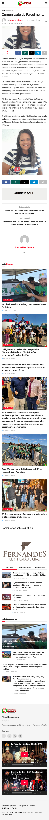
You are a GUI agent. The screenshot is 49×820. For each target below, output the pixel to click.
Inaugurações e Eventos (27, 806)
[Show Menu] (3, 3)
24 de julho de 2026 (9, 373)
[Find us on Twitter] (15, 736)
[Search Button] (46, 3)
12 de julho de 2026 (9, 520)
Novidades (5, 808)
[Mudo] (40, 765)
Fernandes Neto (7, 815)
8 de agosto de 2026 (9, 358)
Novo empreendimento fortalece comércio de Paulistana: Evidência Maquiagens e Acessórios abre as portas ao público (23, 367)
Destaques (10, 10)
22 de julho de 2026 (9, 430)
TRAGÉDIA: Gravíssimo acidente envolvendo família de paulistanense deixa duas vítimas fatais (29, 607)
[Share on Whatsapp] (25, 53)
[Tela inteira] (44, 765)
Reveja (14, 808)
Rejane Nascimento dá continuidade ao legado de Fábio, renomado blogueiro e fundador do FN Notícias (28, 585)
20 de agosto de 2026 (9, 310)
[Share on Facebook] (18, 53)
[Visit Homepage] (24, 3)
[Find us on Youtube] (20, 736)
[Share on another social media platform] (44, 53)
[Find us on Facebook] (4, 736)
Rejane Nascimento (16, 20)
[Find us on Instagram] (9, 736)
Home (3, 10)
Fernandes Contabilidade (14, 812)
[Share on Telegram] (38, 53)
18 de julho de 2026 (9, 475)
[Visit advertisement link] (24, 194)
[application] (24, 754)
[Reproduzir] (5, 765)
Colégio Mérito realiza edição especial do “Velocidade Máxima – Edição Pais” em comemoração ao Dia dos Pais (20, 352)
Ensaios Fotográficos (9, 806)
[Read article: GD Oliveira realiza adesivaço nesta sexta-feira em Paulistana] (24, 285)
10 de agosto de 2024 (34, 20)
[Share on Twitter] (32, 53)
